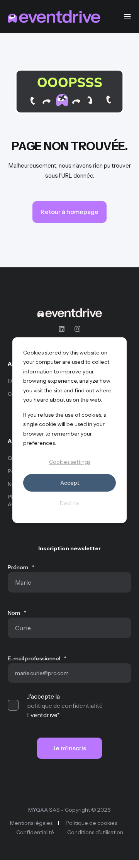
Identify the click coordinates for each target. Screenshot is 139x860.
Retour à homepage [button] (69, 211)
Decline (69, 503)
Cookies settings (69, 462)
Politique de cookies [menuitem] (91, 822)
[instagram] (75, 329)
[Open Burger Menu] (127, 16)
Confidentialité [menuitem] (35, 832)
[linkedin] (64, 329)
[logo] (69, 313)
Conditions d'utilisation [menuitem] (95, 832)
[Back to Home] (54, 16)
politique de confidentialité (65, 705)
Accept (69, 482)
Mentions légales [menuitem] (31, 822)
